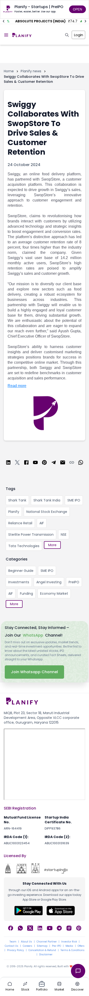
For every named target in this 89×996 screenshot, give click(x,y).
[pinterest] (44, 463)
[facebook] (26, 463)
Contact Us (11, 946)
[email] (63, 463)
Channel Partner (47, 942)
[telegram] (53, 463)
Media (69, 946)
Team (12, 942)
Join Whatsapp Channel (34, 672)
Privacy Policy (15, 950)
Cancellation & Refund (42, 950)
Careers (27, 946)
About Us (26, 942)
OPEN (77, 9)
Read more (17, 386)
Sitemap (42, 946)
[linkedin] (8, 463)
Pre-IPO (56, 946)
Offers (81, 946)
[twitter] (17, 463)
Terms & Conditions (72, 950)
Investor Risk (69, 942)
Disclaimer (45, 954)
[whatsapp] (81, 463)
